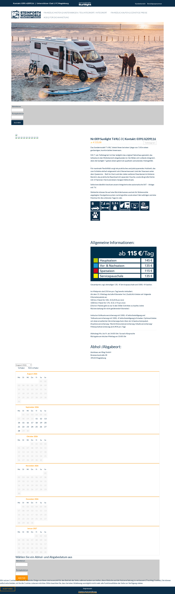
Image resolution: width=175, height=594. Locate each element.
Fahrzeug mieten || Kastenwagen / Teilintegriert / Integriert (75, 12)
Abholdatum (16, 106)
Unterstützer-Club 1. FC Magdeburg (53, 3)
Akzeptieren (7, 589)
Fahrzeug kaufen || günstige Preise (129, 12)
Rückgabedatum (18, 114)
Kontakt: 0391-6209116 (23, 3)
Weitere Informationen (87, 592)
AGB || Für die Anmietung (56, 17)
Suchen (17, 123)
